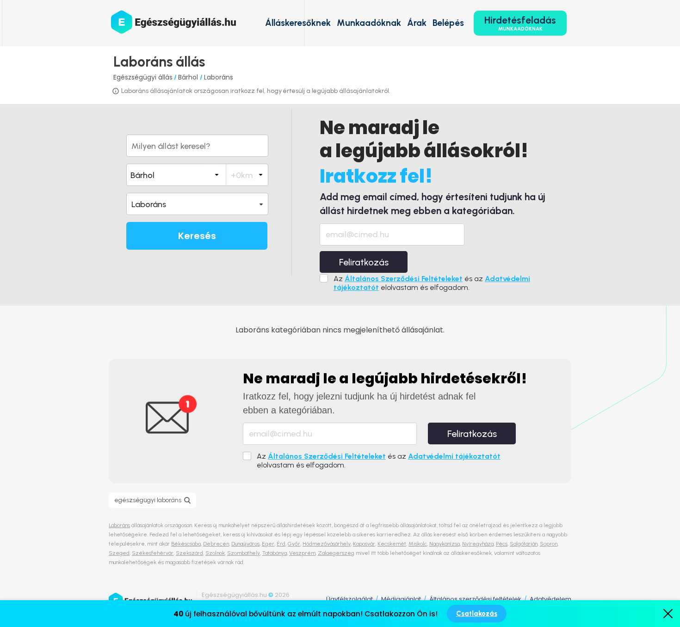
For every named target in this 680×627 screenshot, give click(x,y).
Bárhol (189, 77)
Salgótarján (524, 544)
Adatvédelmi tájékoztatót (454, 456)
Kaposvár (364, 544)
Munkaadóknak (369, 23)
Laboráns (218, 77)
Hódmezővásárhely (327, 544)
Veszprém (302, 553)
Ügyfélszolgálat (349, 599)
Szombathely (243, 553)
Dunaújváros (245, 544)
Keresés (197, 235)
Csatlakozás (476, 613)
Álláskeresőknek (298, 23)
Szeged (119, 553)
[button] (197, 204)
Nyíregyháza (478, 544)
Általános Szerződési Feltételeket (404, 278)
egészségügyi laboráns (147, 500)
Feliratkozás (364, 262)
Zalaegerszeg (336, 553)
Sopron (548, 544)
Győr (294, 544)
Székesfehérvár (152, 553)
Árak (417, 23)
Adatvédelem (550, 599)
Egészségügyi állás (143, 77)
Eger (268, 544)
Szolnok (215, 553)
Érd (281, 544)
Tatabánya (274, 553)
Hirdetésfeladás (520, 23)
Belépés (448, 23)
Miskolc (417, 544)
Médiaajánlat (401, 599)
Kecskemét (391, 544)
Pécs (501, 544)
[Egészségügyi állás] (173, 22)
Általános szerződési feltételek (475, 599)
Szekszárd (189, 553)
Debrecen (216, 544)
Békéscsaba (186, 544)
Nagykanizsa (444, 544)
